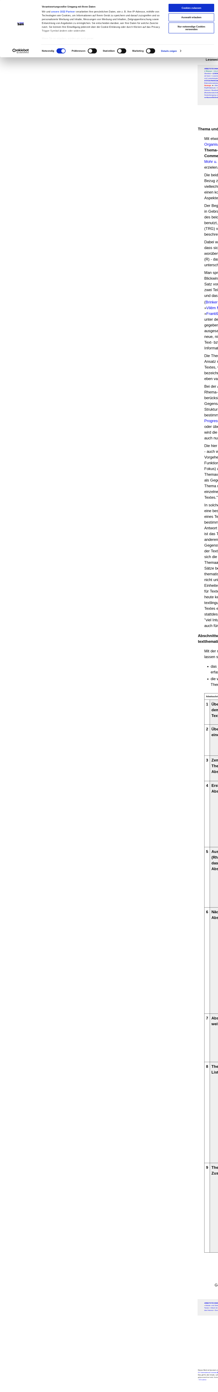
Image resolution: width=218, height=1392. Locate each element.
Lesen (215, 73)
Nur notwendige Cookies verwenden (191, 28)
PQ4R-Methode (210, 88)
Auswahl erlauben (191, 17)
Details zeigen (169, 51)
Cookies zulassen (191, 8)
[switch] (92, 50)
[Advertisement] (101, 74)
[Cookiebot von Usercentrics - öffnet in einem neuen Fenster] (21, 51)
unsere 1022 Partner (63, 11)
